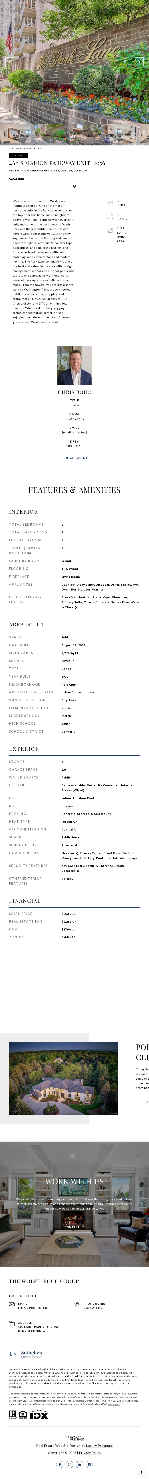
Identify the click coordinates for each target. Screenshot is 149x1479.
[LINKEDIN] (79, 1464)
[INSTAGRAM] (69, 1464)
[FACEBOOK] (59, 1464)
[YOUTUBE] (89, 1464)
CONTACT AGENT (74, 457)
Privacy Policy (90, 1453)
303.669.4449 (74, 418)
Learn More (114, 1404)
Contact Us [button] (74, 1227)
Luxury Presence (99, 1446)
